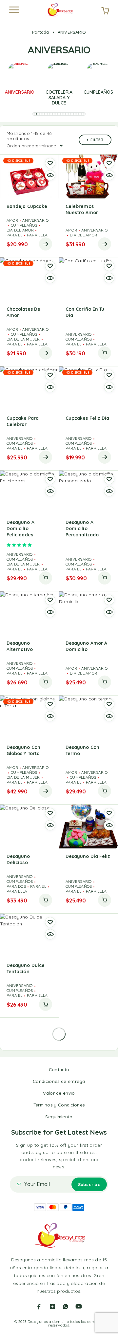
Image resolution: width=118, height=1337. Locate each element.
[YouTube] (78, 1306)
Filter (97, 140)
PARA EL (15, 234)
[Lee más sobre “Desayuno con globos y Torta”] (45, 791)
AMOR (12, 220)
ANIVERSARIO (35, 220)
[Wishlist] (50, 163)
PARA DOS (16, 886)
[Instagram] (52, 1306)
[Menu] (14, 10)
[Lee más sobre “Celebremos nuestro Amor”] (104, 244)
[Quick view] (50, 175)
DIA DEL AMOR (20, 230)
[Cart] (105, 11)
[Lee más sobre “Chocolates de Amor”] (45, 353)
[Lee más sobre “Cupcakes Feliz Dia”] (104, 457)
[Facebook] (39, 1306)
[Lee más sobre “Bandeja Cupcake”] (45, 244)
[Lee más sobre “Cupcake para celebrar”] (45, 457)
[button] (34, 114)
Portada (40, 32)
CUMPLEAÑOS (24, 225)
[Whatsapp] (65, 1306)
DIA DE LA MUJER (23, 339)
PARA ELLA (37, 234)
